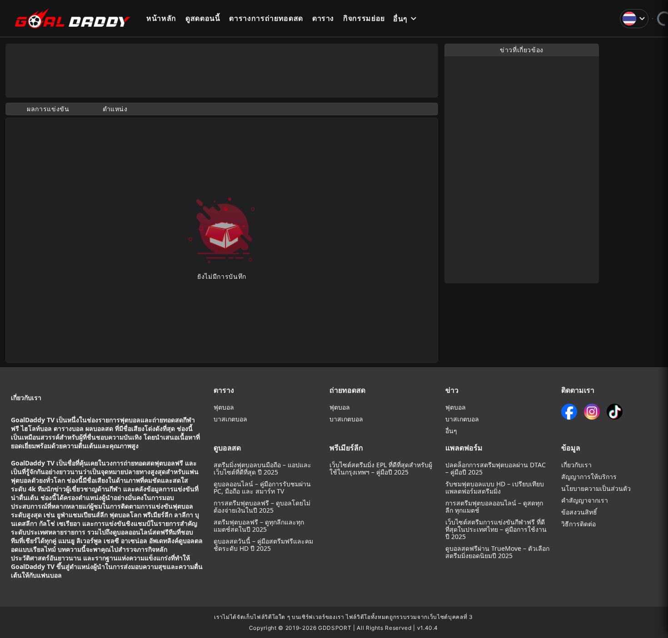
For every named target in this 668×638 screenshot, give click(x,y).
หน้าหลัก (161, 18)
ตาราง (323, 18)
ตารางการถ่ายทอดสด (266, 18)
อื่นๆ (400, 18)
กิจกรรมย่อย (364, 18)
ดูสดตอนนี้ (202, 18)
